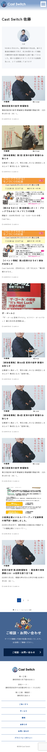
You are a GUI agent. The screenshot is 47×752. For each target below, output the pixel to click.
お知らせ (23, 724)
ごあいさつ (23, 704)
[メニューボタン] (43, 4)
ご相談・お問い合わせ (23, 652)
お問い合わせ (23, 731)
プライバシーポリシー (24, 738)
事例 (23, 717)
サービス (23, 711)
